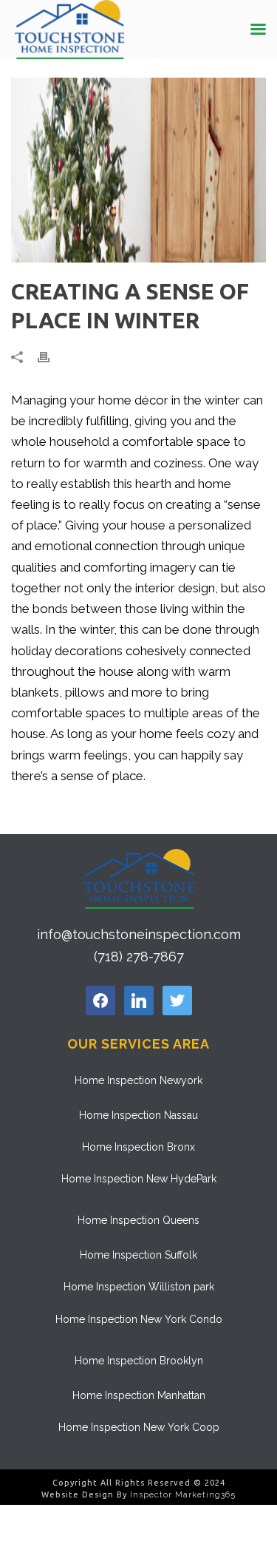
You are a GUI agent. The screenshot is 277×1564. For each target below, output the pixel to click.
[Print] (51, 356)
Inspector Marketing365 (183, 1495)
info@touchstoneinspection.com (139, 934)
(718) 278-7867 (139, 956)
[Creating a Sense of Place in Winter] (138, 170)
